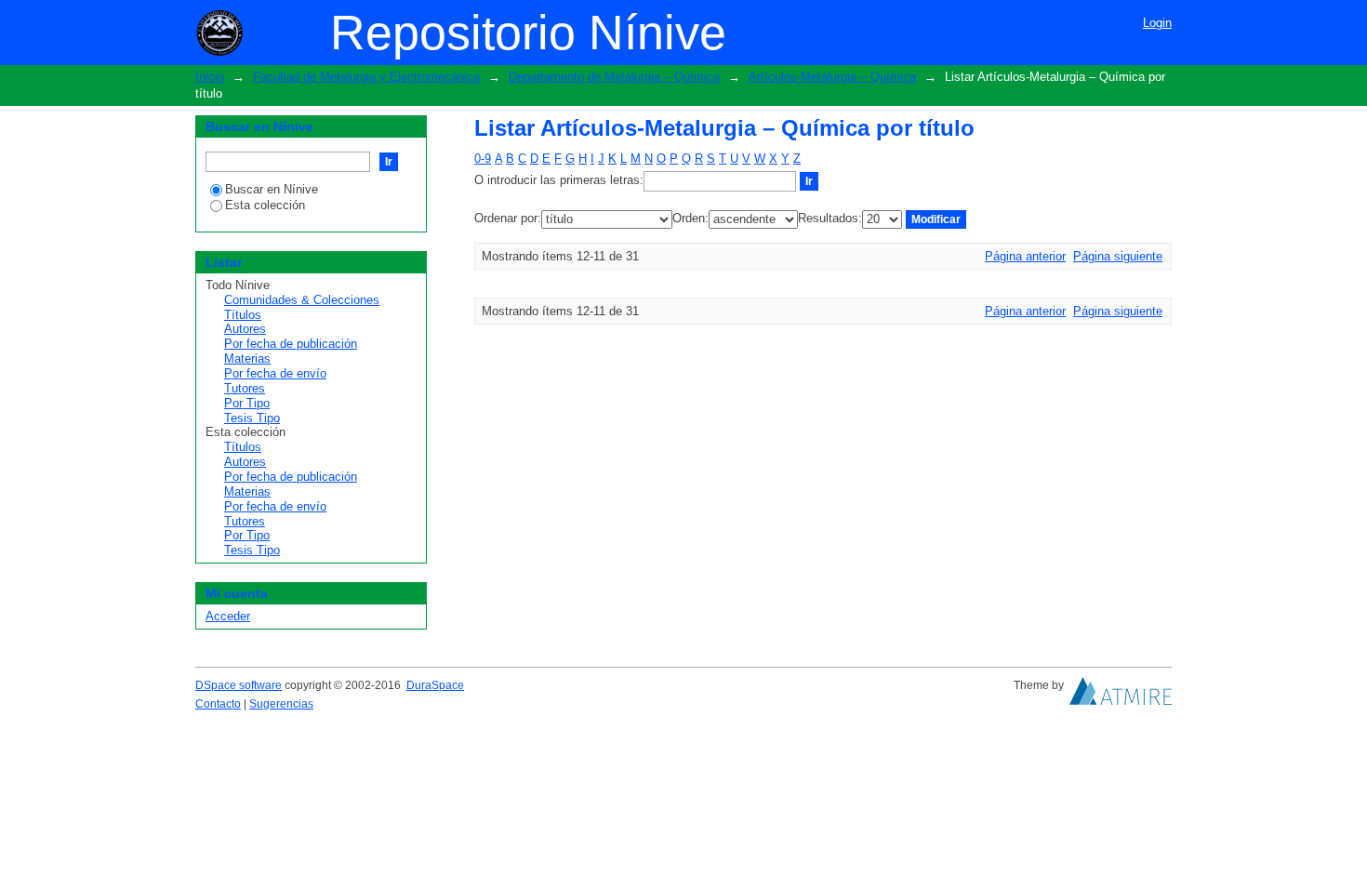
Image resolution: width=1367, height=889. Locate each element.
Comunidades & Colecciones (301, 300)
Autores (245, 329)
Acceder (228, 616)
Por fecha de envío (275, 373)
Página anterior (1025, 256)
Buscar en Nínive (271, 189)
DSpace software (238, 685)
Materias (247, 358)
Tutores (244, 388)
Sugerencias (281, 703)
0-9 (482, 159)
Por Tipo (247, 403)
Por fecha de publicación (290, 344)
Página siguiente (1117, 256)
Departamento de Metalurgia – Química (614, 77)
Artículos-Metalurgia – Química (832, 77)
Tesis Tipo (252, 418)
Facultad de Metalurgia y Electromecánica (366, 77)
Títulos (242, 315)
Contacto (218, 703)
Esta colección (265, 205)
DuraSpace (435, 685)
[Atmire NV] (1120, 695)
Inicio (209, 77)
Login (1157, 23)
